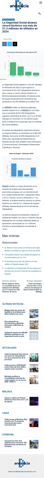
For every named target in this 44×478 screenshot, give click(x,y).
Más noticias (8, 20)
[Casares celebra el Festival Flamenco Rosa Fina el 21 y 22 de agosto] (34, 401)
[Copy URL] (15, 44)
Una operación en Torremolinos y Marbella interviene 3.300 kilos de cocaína (14, 324)
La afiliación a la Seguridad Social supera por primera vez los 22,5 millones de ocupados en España (23, 271)
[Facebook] (4, 44)
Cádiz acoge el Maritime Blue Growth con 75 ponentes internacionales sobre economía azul (16, 422)
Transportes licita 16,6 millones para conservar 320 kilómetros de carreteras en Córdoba (16, 444)
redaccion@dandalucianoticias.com (22, 471)
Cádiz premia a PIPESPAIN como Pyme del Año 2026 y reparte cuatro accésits (15, 367)
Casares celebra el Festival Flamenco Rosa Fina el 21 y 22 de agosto (16, 400)
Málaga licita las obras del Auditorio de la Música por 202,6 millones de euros (15, 312)
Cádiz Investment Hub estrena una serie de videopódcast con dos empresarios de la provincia (16, 357)
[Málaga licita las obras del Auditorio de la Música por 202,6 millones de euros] (34, 313)
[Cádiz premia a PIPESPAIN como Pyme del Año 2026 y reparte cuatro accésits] (34, 368)
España (5, 186)
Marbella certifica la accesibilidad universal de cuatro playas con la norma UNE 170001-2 (15, 379)
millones (25, 110)
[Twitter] (9, 44)
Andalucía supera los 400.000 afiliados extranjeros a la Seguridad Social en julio (16, 334)
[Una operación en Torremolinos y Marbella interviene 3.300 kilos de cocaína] (34, 324)
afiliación (8, 107)
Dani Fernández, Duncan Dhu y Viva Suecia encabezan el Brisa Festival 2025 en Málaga (33, 288)
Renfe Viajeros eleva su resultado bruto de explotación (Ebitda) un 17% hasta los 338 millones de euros (11, 288)
